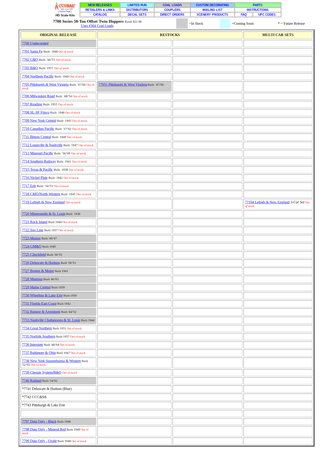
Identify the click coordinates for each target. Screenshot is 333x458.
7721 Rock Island (34, 222)
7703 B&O (30, 68)
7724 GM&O (31, 246)
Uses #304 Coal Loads (97, 26)
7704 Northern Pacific (38, 76)
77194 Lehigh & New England (267, 202)
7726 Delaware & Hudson (41, 263)
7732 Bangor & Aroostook (41, 312)
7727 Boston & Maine (38, 271)
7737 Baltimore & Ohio (39, 353)
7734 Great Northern (37, 328)
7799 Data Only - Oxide (39, 441)
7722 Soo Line (32, 230)
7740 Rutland (31, 380)
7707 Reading (32, 104)
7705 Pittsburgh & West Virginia (45, 84)
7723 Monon (31, 238)
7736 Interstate (32, 344)
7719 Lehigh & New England (43, 202)
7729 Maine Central (36, 287)
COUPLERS (172, 10)
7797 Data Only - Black (39, 421)
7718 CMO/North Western (41, 194)
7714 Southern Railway (39, 161)
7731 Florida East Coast (39, 303)
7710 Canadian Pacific (38, 129)
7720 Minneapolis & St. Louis (43, 214)
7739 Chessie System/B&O (41, 372)
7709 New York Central (39, 120)
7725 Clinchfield (34, 254)
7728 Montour (32, 279)
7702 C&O (30, 59)
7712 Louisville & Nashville (42, 145)
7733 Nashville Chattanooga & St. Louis (51, 320)
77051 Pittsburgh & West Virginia (123, 84)
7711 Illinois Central (36, 137)
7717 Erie (29, 186)
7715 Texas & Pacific (37, 169)
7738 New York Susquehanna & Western (51, 361)
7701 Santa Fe (32, 51)
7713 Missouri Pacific (37, 153)
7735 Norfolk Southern (38, 336)
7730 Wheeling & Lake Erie (42, 295)
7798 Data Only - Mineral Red (44, 429)
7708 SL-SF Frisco (35, 112)
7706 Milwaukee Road (38, 96)
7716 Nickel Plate (35, 178)
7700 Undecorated (35, 43)
